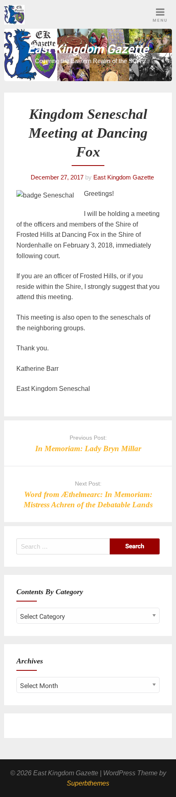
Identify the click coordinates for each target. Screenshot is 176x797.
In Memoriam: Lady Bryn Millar (88, 448)
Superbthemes (88, 783)
